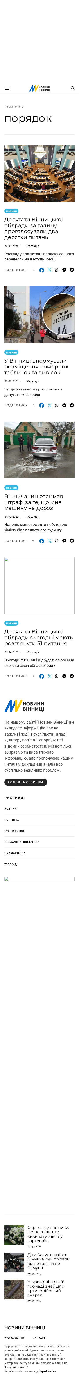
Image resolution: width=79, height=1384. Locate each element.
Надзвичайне (14, 853)
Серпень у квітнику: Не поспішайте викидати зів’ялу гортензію (48, 1234)
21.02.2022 (11, 516)
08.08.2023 (11, 381)
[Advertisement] (39, 41)
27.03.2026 (11, 246)
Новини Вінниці (24, 1328)
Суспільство (14, 831)
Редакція (33, 246)
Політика (11, 820)
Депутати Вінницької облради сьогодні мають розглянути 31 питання (38, 637)
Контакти (40, 1338)
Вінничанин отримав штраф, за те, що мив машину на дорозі (33, 502)
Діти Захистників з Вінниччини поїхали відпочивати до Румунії (48, 1261)
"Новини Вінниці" (16, 1367)
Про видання (14, 1338)
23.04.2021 (11, 652)
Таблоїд (10, 864)
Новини (11, 211)
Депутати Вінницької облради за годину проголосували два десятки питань (33, 228)
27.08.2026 (34, 1247)
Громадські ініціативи (22, 842)
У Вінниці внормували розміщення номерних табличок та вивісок (36, 367)
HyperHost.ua (47, 1371)
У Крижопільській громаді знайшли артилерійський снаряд (46, 1288)
